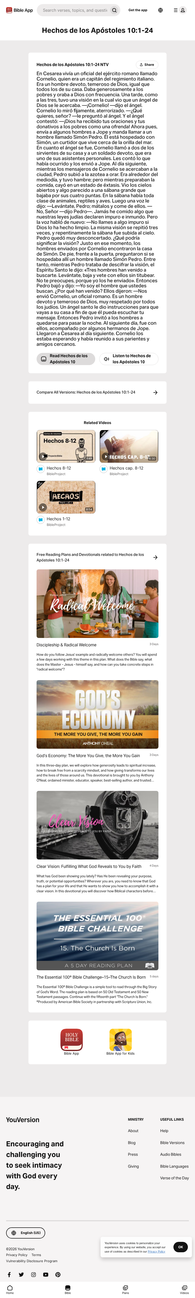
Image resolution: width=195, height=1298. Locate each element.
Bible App (71, 1053)
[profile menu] (179, 10)
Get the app (137, 10)
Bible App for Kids (120, 1053)
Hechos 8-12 (64, 468)
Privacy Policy (16, 1255)
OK (180, 1247)
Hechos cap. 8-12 (132, 468)
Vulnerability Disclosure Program (31, 1261)
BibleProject (56, 474)
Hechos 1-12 (64, 518)
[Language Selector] (160, 10)
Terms (36, 1255)
